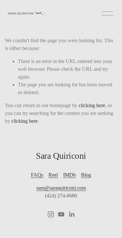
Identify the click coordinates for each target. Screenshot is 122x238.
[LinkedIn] (71, 214)
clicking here (92, 105)
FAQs (37, 175)
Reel (53, 175)
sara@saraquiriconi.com (61, 188)
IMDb (69, 175)
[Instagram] (50, 214)
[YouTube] (61, 214)
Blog (86, 175)
